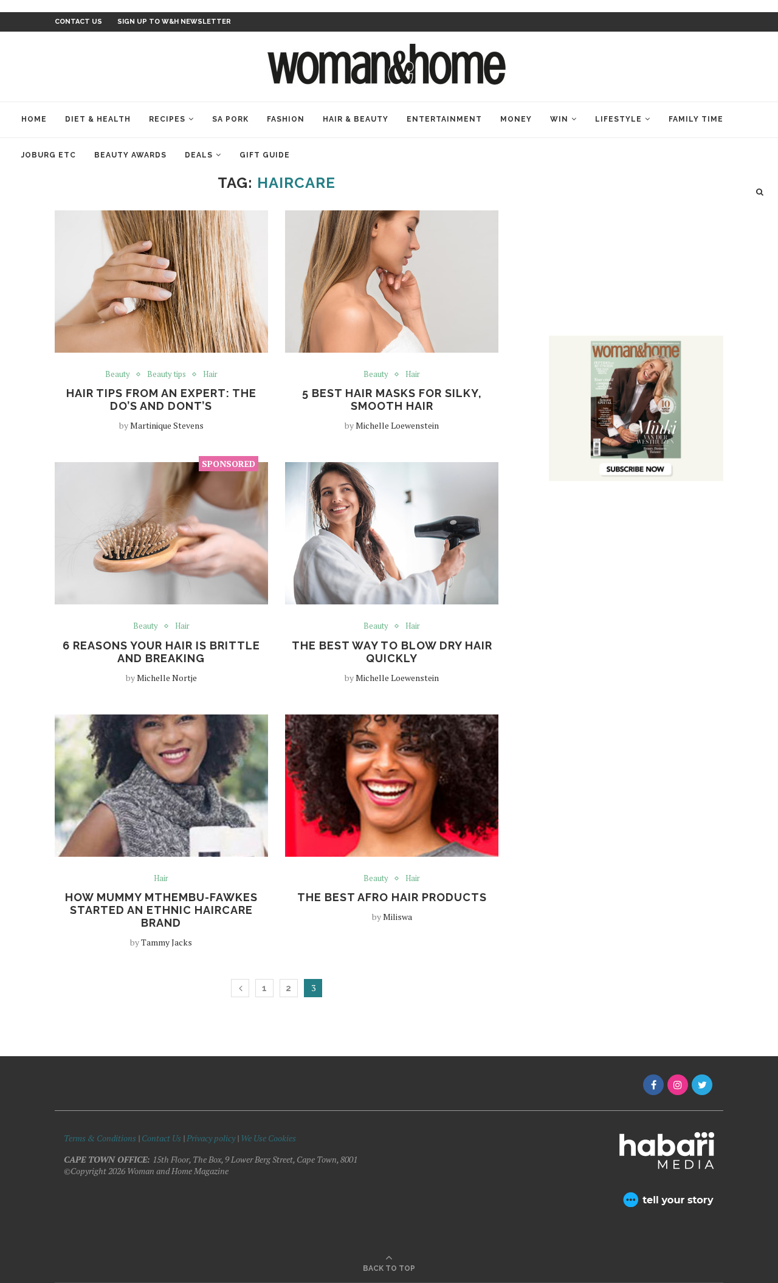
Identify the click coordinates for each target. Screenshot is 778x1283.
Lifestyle (618, 119)
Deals (199, 155)
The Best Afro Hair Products (392, 897)
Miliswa (397, 916)
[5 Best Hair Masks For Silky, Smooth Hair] (391, 281)
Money (516, 119)
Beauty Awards (130, 155)
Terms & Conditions (100, 1138)
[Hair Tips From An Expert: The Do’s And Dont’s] (161, 281)
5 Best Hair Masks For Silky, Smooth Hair (392, 399)
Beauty (117, 374)
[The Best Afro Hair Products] (391, 785)
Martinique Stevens (167, 425)
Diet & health (98, 119)
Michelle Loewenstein (397, 425)
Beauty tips (166, 374)
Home (34, 119)
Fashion (286, 119)
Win (559, 119)
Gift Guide (264, 155)
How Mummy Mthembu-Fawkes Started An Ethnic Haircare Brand (161, 910)
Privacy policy (211, 1138)
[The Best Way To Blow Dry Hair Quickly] (391, 533)
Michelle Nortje (167, 677)
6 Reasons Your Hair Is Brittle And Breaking (161, 652)
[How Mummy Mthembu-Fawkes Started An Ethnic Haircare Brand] (161, 785)
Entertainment (444, 119)
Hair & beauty (355, 119)
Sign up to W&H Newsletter (174, 22)
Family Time (696, 119)
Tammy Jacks (166, 942)
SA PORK (230, 119)
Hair (210, 374)
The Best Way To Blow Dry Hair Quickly (392, 652)
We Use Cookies (268, 1138)
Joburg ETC (48, 155)
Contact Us (162, 1138)
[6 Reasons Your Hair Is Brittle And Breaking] (161, 533)
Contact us (78, 22)
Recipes (167, 119)
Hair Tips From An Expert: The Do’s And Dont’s (161, 399)
